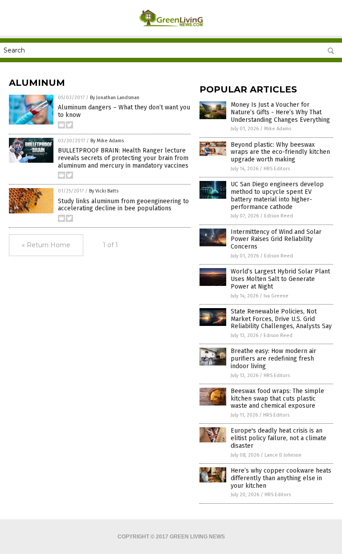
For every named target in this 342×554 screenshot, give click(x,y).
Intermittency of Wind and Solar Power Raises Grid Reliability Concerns (276, 239)
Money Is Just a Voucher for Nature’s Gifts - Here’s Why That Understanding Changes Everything (280, 112)
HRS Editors (277, 169)
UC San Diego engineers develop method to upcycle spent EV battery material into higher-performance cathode (277, 195)
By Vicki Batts (103, 191)
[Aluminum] (171, 29)
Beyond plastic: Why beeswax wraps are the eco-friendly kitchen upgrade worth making (280, 152)
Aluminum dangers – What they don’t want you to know (124, 111)
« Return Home (46, 245)
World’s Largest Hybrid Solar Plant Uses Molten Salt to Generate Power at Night (280, 279)
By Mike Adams (107, 141)
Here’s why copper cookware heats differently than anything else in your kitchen (281, 478)
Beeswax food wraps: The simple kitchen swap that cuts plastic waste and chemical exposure (277, 398)
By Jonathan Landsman (114, 97)
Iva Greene (276, 296)
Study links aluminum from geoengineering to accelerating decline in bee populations (123, 205)
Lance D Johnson (283, 455)
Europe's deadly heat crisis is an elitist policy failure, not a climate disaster (278, 438)
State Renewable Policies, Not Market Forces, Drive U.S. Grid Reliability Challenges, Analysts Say (281, 319)
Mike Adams (277, 129)
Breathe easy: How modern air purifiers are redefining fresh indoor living (273, 358)
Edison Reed (278, 216)
